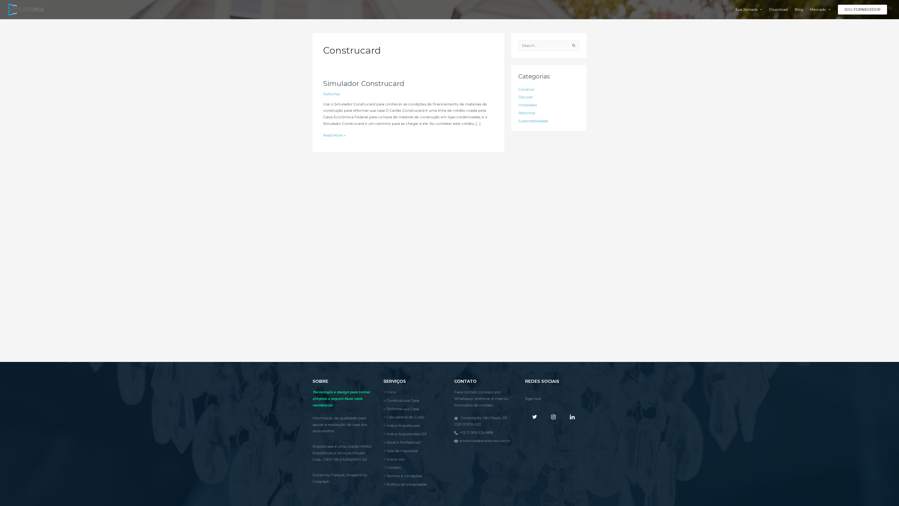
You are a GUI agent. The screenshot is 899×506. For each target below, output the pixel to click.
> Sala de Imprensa (400, 451)
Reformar (331, 94)
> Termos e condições (402, 476)
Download (778, 9)
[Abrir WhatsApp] (887, 494)
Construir (526, 89)
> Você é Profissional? (402, 442)
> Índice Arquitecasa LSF (405, 434)
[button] (862, 9)
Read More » (334, 136)
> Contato (392, 467)
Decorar (525, 97)
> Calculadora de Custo (403, 417)
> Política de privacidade (405, 484)
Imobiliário (527, 105)
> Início (389, 392)
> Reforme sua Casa (401, 409)
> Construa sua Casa (401, 400)
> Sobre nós (394, 459)
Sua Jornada (747, 9)
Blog (799, 9)
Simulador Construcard (363, 83)
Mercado (818, 9)
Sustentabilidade (533, 121)
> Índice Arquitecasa (401, 425)
